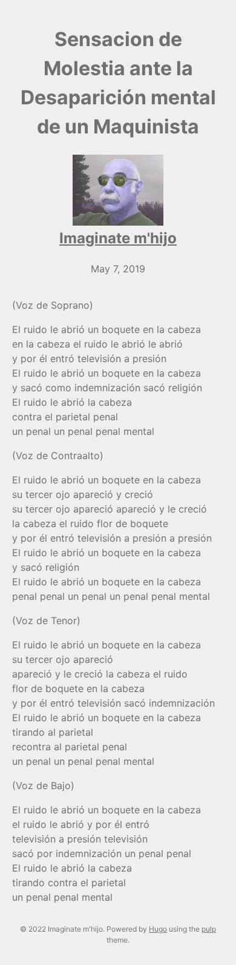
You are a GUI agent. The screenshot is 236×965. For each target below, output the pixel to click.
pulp (209, 928)
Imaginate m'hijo (118, 238)
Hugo (158, 928)
